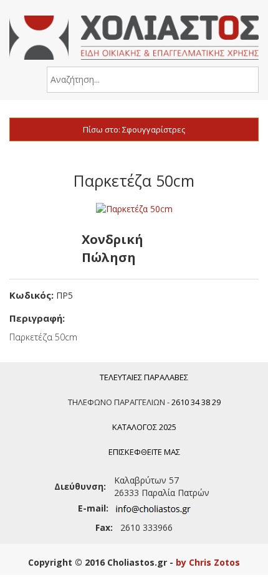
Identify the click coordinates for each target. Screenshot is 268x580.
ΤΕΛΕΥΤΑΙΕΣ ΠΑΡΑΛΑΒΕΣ (144, 377)
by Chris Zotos (208, 562)
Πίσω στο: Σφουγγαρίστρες (134, 129)
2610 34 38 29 (196, 402)
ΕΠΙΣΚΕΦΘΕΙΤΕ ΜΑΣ (144, 451)
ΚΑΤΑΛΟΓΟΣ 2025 (144, 427)
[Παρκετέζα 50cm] (134, 208)
